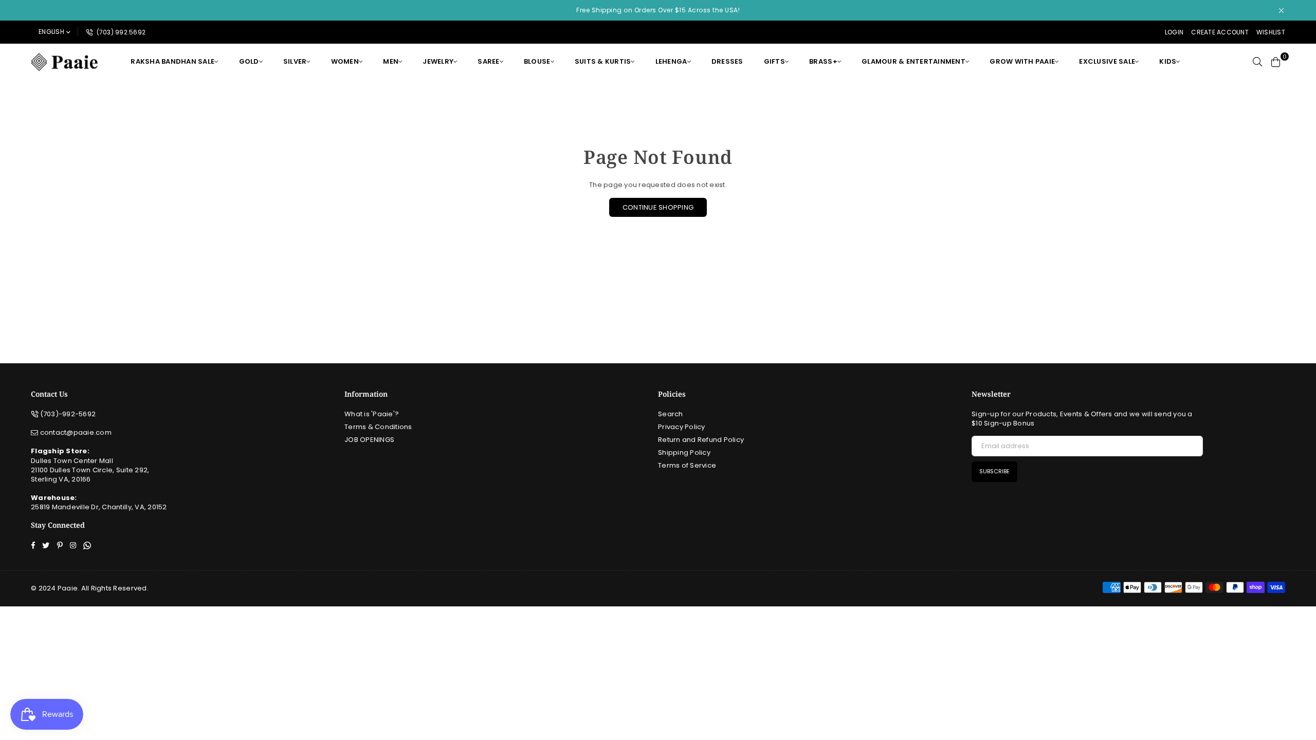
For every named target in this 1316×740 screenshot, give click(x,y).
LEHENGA (671, 61)
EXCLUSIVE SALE (1107, 61)
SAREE (488, 61)
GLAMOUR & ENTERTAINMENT (913, 61)
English (51, 31)
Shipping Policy (684, 452)
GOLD (249, 61)
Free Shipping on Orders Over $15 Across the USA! (658, 10)
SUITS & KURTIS (603, 61)
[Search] (1257, 61)
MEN (390, 61)
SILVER (295, 61)
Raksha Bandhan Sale (172, 61)
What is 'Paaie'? (371, 414)
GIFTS (774, 61)
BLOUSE (537, 61)
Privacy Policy (681, 427)
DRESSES (727, 61)
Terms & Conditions (378, 427)
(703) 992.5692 (120, 32)
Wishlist (1270, 32)
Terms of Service (687, 465)
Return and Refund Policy (701, 440)
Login (1174, 32)
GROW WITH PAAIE (1022, 61)
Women (345, 61)
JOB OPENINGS (369, 440)
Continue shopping (658, 207)
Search (670, 414)
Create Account (1220, 32)
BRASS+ (823, 61)
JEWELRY (438, 61)
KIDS (1167, 61)
